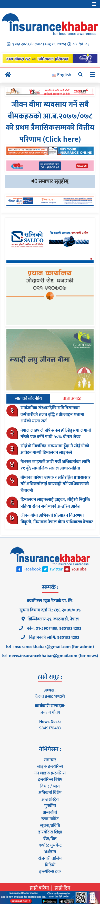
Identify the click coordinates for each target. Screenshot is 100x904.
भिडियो (50, 865)
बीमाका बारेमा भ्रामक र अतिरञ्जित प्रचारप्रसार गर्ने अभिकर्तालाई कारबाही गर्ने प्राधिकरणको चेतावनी (56, 484)
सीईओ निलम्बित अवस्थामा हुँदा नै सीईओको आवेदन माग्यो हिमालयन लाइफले (55, 449)
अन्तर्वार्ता (50, 812)
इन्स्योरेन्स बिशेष (50, 779)
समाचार (50, 760)
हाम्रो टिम (62, 888)
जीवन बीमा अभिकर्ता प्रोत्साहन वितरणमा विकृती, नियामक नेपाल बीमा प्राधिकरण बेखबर (57, 519)
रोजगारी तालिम (50, 858)
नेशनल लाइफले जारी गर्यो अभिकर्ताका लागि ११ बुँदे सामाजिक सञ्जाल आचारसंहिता (55, 465)
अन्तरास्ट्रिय (50, 799)
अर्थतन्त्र (50, 852)
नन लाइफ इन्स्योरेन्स (50, 773)
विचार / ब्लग (50, 786)
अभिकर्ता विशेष (50, 792)
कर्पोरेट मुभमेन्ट (50, 845)
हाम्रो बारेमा (39, 888)
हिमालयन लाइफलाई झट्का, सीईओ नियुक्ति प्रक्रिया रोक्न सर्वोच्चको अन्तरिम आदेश (55, 503)
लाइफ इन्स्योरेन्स (50, 766)
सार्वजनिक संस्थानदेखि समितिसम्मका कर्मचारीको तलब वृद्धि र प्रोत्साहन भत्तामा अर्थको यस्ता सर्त (52, 414)
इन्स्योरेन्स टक (50, 871)
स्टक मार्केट (50, 819)
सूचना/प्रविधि (50, 825)
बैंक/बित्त (50, 838)
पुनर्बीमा (50, 805)
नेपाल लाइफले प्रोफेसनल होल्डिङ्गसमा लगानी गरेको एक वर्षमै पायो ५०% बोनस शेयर (56, 434)
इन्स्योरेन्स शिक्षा (50, 832)
